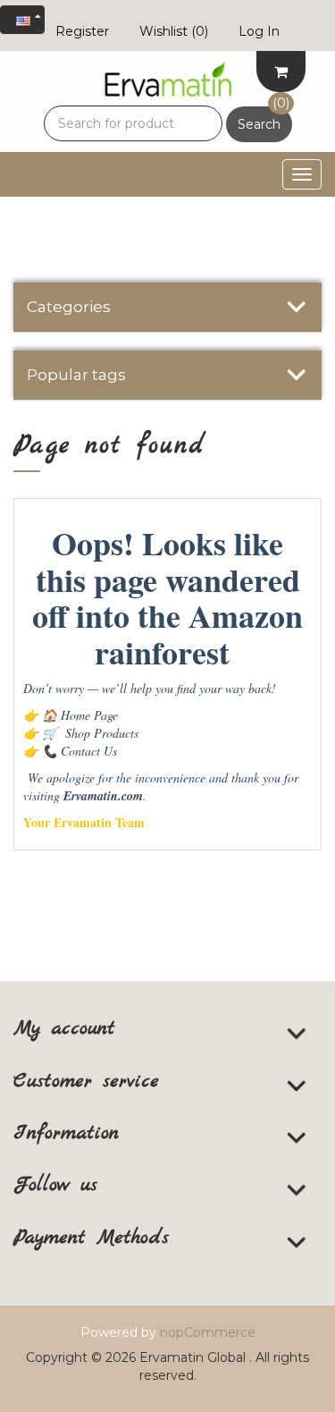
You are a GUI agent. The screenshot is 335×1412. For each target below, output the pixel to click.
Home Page (80, 714)
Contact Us (79, 750)
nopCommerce (207, 1332)
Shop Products (90, 732)
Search (259, 124)
